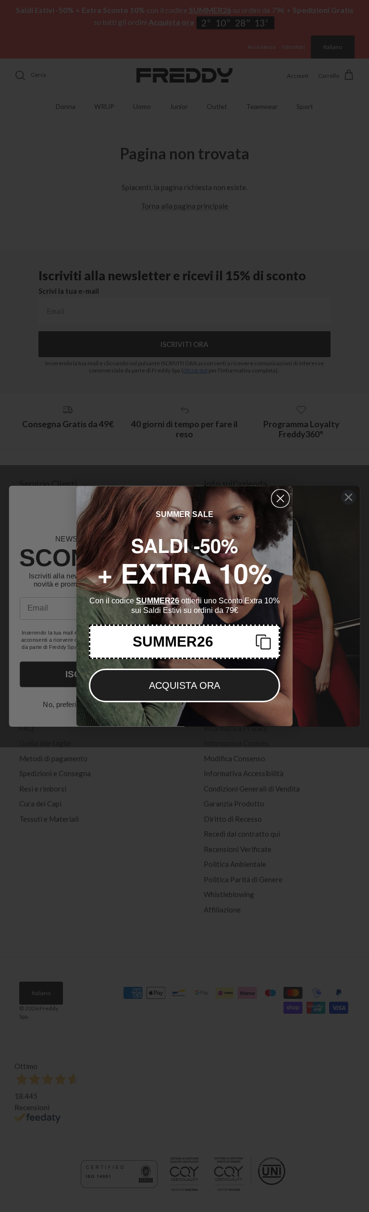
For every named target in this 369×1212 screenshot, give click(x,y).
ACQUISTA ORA (184, 685)
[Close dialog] (280, 498)
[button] (184, 641)
